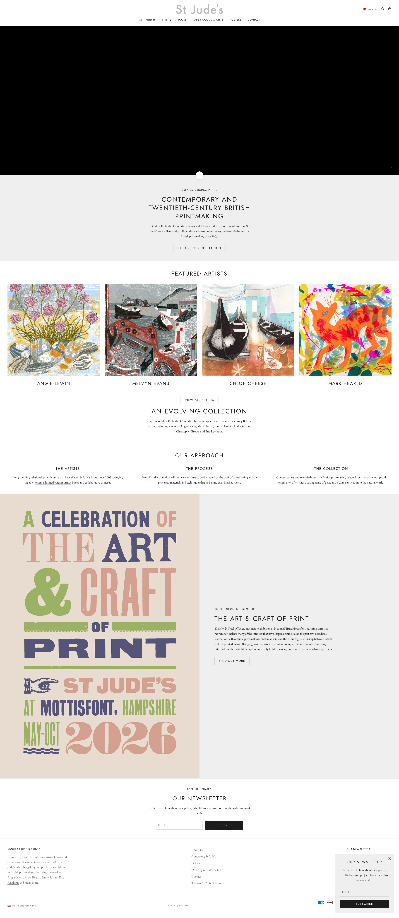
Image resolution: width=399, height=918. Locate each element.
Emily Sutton (50, 877)
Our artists (147, 19)
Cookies (196, 876)
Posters (236, 19)
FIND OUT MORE (232, 661)
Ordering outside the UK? (207, 870)
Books (182, 19)
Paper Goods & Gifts (208, 19)
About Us (197, 850)
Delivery (196, 863)
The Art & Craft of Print (206, 883)
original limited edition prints (53, 482)
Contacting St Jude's (203, 856)
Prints (166, 19)
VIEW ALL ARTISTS (199, 400)
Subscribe (364, 904)
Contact (254, 19)
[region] (199, 100)
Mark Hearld (32, 877)
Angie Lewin (15, 877)
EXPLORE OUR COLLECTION (199, 248)
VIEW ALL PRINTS (200, 159)
